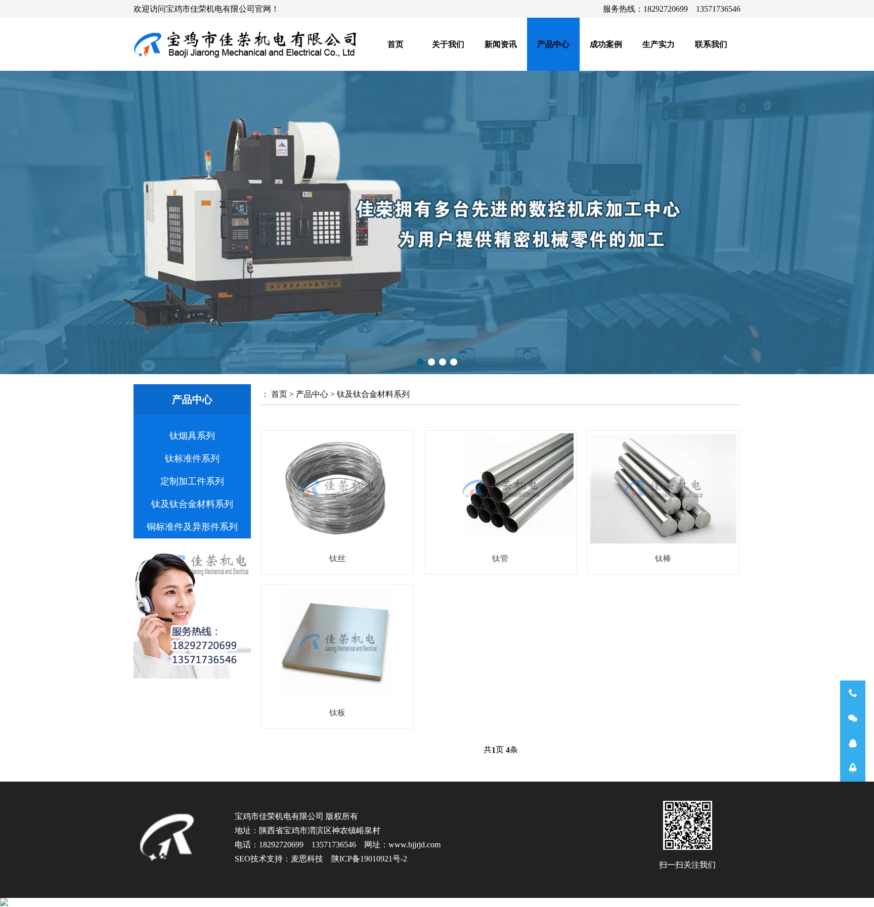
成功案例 (606, 44)
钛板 (337, 712)
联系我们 (711, 44)
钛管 (500, 558)
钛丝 (337, 558)
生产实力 (658, 44)
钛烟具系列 (192, 436)
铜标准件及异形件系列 (192, 527)
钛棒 (663, 558)
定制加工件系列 (192, 481)
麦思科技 (307, 858)
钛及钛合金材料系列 (192, 504)
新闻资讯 (501, 44)
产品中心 (553, 44)
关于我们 (448, 44)
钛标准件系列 (192, 459)
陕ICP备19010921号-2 (369, 858)
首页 (395, 44)
